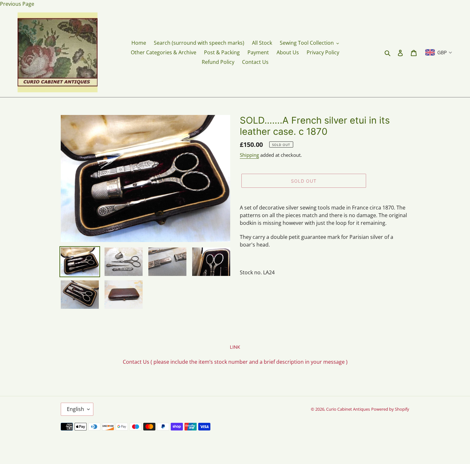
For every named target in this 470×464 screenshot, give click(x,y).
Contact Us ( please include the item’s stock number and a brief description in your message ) (235, 361)
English (75, 409)
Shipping (249, 155)
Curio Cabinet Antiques (348, 409)
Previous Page (17, 3)
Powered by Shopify (390, 409)
